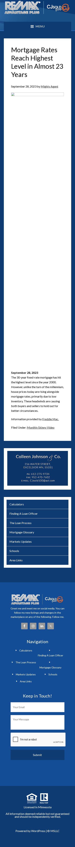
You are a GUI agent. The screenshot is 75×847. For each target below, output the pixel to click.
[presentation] (38, 740)
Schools (14, 551)
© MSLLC (53, 831)
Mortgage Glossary (21, 532)
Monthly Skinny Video (40, 427)
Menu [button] (40, 26)
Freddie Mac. (50, 419)
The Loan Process (20, 523)
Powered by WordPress (30, 831)
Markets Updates (20, 541)
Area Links (16, 560)
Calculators (16, 504)
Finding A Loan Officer (23, 513)
